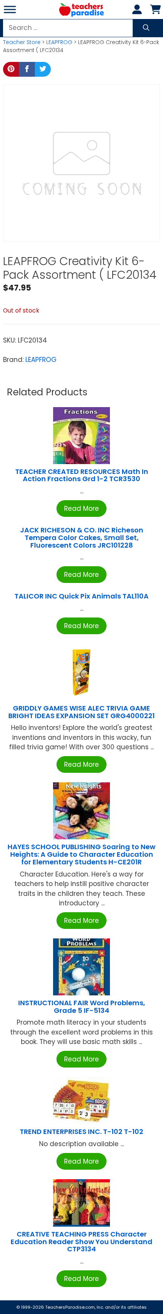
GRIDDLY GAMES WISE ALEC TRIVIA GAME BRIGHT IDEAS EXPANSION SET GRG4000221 (81, 711)
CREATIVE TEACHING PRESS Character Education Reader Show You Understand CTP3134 (81, 1241)
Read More (81, 508)
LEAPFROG (59, 42)
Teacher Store (22, 42)
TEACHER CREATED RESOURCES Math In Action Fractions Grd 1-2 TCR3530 (81, 475)
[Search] (146, 28)
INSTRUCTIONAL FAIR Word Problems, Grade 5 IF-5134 (81, 1006)
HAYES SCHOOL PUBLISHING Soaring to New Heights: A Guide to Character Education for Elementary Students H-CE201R (81, 854)
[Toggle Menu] (10, 9)
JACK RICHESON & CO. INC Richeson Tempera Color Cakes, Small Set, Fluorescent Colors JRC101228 (81, 537)
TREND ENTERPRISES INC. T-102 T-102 (81, 1131)
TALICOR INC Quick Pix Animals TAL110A (81, 596)
